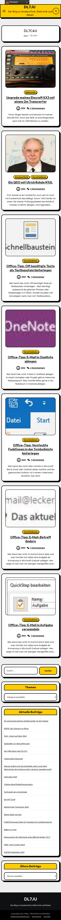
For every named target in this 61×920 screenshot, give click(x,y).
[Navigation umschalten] (4, 11)
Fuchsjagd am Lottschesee (15, 792)
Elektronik (30, 92)
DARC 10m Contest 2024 (14, 844)
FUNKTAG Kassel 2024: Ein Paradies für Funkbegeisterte (28, 822)
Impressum (36, 916)
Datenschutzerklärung (20, 916)
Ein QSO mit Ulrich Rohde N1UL (30, 182)
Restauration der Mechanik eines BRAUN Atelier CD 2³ (27, 837)
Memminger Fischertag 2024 (16, 807)
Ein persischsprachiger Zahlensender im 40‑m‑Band (26, 721)
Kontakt (47, 916)
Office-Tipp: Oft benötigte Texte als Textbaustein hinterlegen (30, 268)
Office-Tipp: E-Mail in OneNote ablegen (30, 359)
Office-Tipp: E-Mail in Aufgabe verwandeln (30, 627)
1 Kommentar (37, 277)
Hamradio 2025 (10, 777)
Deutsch (13, 2)
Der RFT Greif (9, 799)
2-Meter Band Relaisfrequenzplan (18, 784)
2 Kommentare (37, 368)
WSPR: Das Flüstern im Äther (16, 728)
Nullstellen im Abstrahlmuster (17, 743)
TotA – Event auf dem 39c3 (15, 736)
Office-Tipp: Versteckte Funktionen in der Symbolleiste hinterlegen (30, 449)
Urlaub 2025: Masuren (13, 758)
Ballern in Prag (10, 829)
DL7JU (29, 7)
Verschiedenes (39, 177)
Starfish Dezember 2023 (14, 852)
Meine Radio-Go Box (13, 814)
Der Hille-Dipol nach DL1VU (15, 751)
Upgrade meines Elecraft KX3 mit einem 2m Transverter (30, 100)
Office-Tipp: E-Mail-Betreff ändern (30, 539)
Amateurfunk (21, 177)
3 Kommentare (37, 108)
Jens (23, 108)
